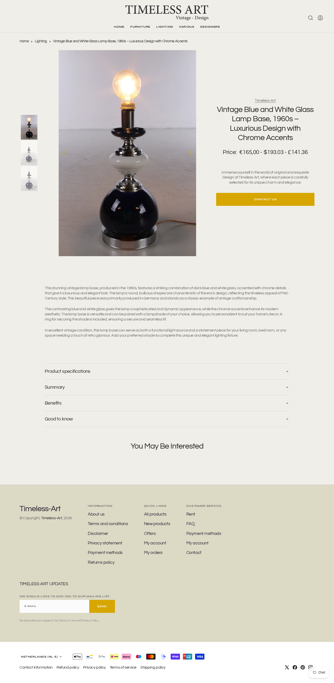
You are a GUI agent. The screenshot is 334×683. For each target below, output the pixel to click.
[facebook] (295, 667)
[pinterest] (303, 667)
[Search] (310, 18)
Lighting (41, 41)
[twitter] (287, 667)
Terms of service (123, 667)
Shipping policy (153, 667)
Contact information (36, 667)
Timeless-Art (265, 100)
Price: (229, 152)
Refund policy (67, 667)
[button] (320, 18)
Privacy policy (94, 667)
